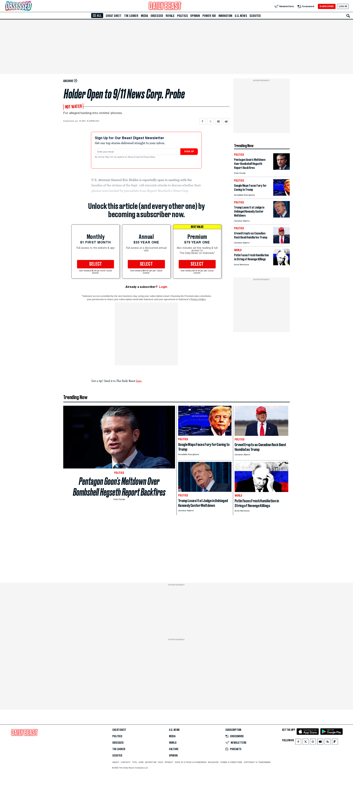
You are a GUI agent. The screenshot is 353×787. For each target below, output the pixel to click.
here (138, 380)
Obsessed (157, 15)
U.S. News (241, 15)
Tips (134, 762)
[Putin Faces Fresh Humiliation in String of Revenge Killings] (281, 264)
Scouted (255, 15)
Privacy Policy (149, 157)
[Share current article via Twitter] (210, 121)
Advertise (151, 762)
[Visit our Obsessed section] (30, 6)
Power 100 (209, 15)
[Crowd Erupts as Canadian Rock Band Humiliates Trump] (281, 242)
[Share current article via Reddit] (226, 121)
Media (144, 15)
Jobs (141, 762)
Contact (126, 762)
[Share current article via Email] (218, 121)
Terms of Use (134, 157)
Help (160, 762)
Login (163, 287)
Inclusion (213, 762)
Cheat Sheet (114, 15)
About (115, 762)
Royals (170, 15)
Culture (174, 749)
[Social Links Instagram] (313, 742)
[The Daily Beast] (165, 6)
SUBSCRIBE (327, 6)
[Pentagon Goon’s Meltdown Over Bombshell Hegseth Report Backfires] (281, 168)
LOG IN (343, 6)
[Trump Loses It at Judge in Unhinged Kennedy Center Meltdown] (281, 216)
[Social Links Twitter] (306, 742)
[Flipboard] (335, 742)
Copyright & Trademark (257, 762)
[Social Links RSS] (328, 742)
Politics (182, 15)
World (172, 742)
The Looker (131, 15)
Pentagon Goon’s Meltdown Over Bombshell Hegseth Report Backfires (119, 486)
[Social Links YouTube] (320, 742)
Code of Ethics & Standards (190, 762)
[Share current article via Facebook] (202, 121)
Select (95, 264)
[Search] (348, 16)
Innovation (225, 15)
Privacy (169, 762)
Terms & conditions (231, 762)
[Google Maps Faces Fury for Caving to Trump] (281, 194)
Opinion (195, 15)
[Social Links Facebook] (298, 742)
